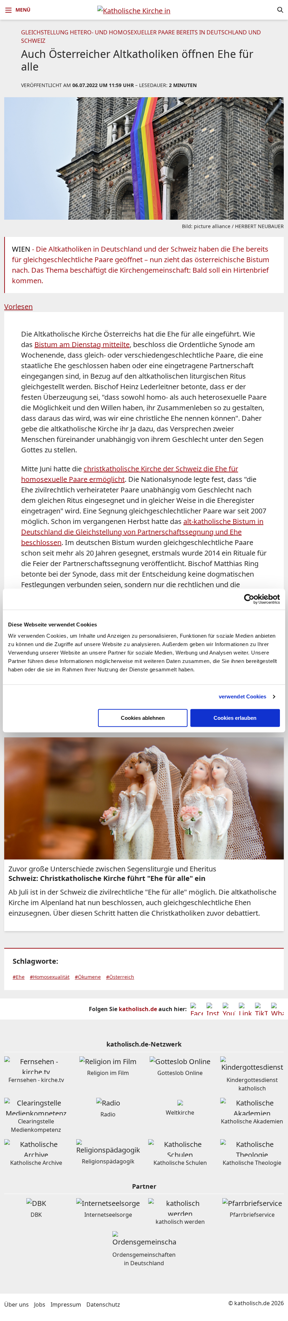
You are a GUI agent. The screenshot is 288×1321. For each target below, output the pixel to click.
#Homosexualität (50, 977)
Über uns (16, 1304)
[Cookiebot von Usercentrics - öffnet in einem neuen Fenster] (249, 599)
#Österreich (120, 977)
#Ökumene (88, 977)
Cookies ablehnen (143, 718)
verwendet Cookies (243, 696)
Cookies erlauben (235, 718)
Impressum (66, 1304)
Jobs (39, 1304)
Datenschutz (103, 1304)
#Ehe (19, 977)
